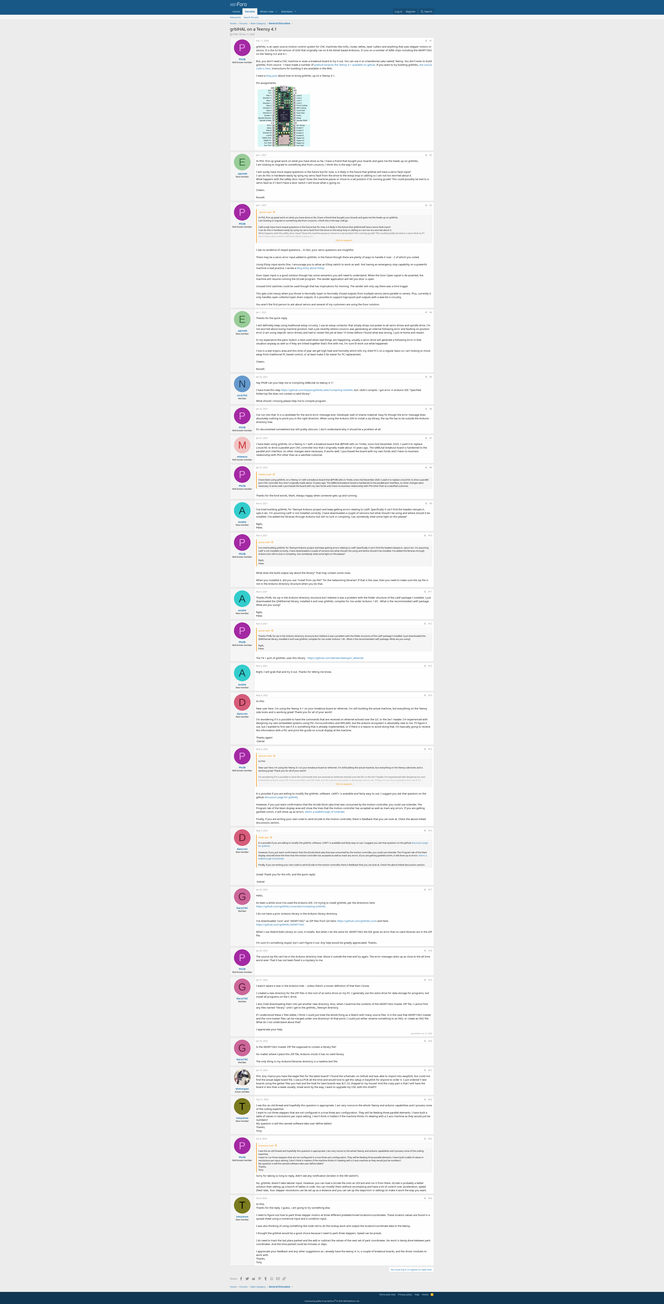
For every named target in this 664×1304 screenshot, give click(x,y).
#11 (430, 591)
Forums (250, 11)
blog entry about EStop (310, 268)
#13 (430, 665)
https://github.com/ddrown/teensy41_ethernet (335, 658)
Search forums (251, 17)
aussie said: (264, 542)
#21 (430, 1070)
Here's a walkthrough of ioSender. (325, 811)
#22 (430, 1099)
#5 (431, 376)
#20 (430, 1040)
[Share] (426, 41)
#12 (430, 623)
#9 (431, 503)
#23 (430, 1138)
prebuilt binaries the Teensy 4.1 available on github (344, 64)
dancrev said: (265, 755)
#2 (431, 155)
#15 (430, 749)
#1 (431, 40)
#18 (430, 950)
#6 (431, 408)
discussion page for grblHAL (281, 797)
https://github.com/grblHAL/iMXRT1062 (280, 924)
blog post (271, 75)
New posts (235, 17)
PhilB (235, 34)
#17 (430, 889)
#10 (430, 535)
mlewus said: (264, 474)
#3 (431, 205)
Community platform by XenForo (332, 1301)
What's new (267, 11)
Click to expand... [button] (344, 240)
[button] (276, 11)
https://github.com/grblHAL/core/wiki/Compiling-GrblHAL (291, 906)
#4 (431, 312)
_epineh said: (265, 212)
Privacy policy (405, 1294)
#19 (430, 979)
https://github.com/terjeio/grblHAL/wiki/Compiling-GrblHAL (317, 390)
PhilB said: (263, 837)
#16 (430, 830)
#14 (430, 695)
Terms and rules (387, 1294)
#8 (431, 467)
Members (287, 11)
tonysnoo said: (266, 1145)
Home (236, 11)
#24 (430, 1198)
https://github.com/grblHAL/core (357, 921)
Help (416, 1294)
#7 (431, 438)
